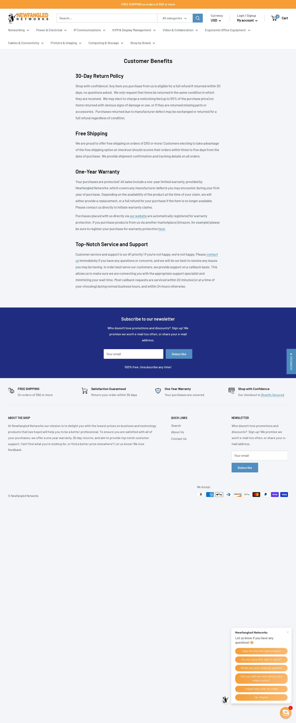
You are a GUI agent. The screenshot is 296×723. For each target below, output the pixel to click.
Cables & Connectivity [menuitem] (23, 43)
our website (138, 216)
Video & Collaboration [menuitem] (178, 30)
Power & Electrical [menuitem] (49, 30)
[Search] (198, 18)
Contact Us (179, 438)
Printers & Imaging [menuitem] (64, 43)
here (161, 229)
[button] (291, 361)
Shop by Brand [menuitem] (140, 43)
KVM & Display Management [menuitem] (131, 30)
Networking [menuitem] (16, 30)
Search (176, 425)
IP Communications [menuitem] (87, 30)
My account (245, 20)
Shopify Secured (272, 395)
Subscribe (179, 354)
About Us (177, 432)
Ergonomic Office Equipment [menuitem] (225, 30)
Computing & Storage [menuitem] (103, 43)
